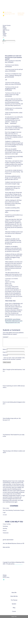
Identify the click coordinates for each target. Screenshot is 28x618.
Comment (5, 337)
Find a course (6, 508)
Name (5, 349)
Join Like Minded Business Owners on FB (13, 543)
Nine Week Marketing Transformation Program (13, 510)
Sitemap (4, 575)
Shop (4, 32)
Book (4, 26)
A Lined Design (18, 564)
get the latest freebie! (8, 539)
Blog (4, 31)
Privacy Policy (6, 577)
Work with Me (6, 547)
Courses (4, 28)
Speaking (5, 528)
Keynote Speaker (7, 25)
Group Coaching (6, 524)
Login (4, 512)
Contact (4, 35)
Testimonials (5, 532)
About (4, 34)
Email (4, 352)
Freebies (5, 33)
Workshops (5, 526)
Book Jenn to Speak (21, 13)
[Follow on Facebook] (3, 567)
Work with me (6, 30)
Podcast (4, 27)
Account (5, 514)
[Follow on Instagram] (3, 569)
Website (5, 355)
